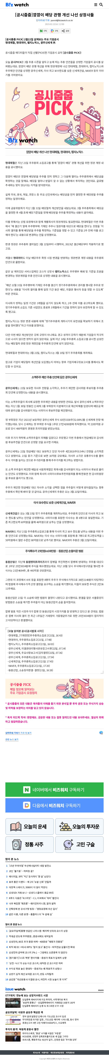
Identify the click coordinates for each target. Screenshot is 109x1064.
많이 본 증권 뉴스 (13, 924)
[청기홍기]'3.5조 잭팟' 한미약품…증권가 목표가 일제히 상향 (38, 957)
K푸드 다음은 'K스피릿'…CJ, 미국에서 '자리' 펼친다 (34, 898)
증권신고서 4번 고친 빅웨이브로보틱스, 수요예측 (44, 1022)
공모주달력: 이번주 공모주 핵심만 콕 (24, 1012)
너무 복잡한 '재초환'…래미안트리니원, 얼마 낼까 (32, 903)
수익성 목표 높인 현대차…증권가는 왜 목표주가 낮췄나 (35, 968)
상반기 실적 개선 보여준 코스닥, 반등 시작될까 (31, 974)
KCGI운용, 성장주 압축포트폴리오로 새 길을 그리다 (45, 1036)
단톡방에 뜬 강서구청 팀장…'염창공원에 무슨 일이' (33, 908)
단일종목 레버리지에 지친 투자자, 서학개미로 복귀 (45, 999)
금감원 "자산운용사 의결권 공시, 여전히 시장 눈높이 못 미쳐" (38, 979)
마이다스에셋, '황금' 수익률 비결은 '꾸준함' (41, 1033)
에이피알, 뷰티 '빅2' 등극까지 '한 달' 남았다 (30, 876)
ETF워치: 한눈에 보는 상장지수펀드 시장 (26, 995)
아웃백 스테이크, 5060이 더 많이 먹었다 (28, 887)
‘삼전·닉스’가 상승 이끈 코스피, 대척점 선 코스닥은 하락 (36, 963)
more (101, 990)
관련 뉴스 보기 (11, 739)
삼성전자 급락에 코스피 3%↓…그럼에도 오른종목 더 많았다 (38, 952)
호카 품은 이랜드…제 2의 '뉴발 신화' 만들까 (30, 882)
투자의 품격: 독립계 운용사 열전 (22, 1029)
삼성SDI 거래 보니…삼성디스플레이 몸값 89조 (31, 892)
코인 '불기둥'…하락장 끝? (21, 871)
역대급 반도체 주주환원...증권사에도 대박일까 (31, 936)
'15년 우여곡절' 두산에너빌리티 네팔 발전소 (30, 865)
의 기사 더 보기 (18, 732)
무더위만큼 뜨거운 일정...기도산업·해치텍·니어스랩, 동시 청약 (50, 1019)
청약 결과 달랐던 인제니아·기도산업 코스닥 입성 (44, 1016)
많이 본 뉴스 (12, 859)
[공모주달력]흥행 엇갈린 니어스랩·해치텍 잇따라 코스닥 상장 (38, 931)
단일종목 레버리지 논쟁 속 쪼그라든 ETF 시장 (43, 1005)
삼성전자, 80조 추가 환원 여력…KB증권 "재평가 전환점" (36, 941)
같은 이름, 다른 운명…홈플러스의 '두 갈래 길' (31, 914)
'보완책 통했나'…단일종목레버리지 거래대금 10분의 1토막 (48, 1002)
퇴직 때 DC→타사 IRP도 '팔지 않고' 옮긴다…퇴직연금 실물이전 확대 (42, 947)
